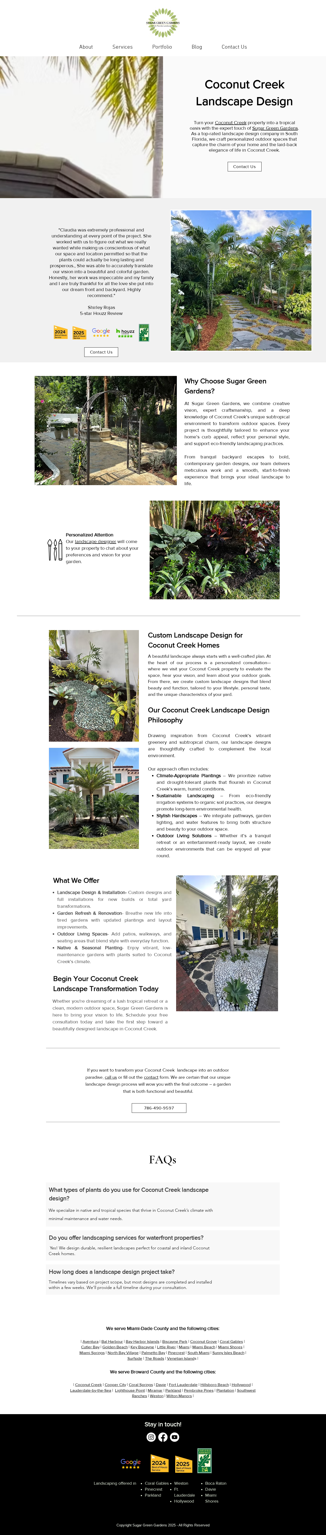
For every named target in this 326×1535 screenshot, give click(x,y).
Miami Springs (92, 1352)
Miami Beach (203, 1347)
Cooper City (115, 1384)
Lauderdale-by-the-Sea (90, 1390)
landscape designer (95, 541)
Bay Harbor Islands (142, 1341)
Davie (161, 1384)
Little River (166, 1347)
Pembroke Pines (199, 1390)
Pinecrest (176, 1352)
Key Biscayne (142, 1347)
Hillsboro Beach (214, 1384)
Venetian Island (181, 1358)
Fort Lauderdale (183, 1384)
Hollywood (241, 1384)
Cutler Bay (90, 1347)
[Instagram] (151, 1437)
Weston (156, 1395)
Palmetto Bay (153, 1352)
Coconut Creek (231, 122)
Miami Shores (230, 1347)
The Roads (154, 1358)
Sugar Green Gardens (275, 128)
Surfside (134, 1358)
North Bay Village (123, 1352)
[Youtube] (174, 1437)
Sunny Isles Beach (228, 1352)
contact (151, 1077)
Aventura (91, 1341)
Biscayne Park (174, 1341)
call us (111, 1077)
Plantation (225, 1390)
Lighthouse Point (130, 1390)
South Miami (199, 1352)
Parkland (173, 1390)
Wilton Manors (179, 1395)
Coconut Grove (203, 1341)
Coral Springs (141, 1384)
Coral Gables (231, 1341)
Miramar (155, 1390)
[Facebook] (163, 1437)
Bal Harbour (112, 1341)
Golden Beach (115, 1347)
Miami (184, 1347)
